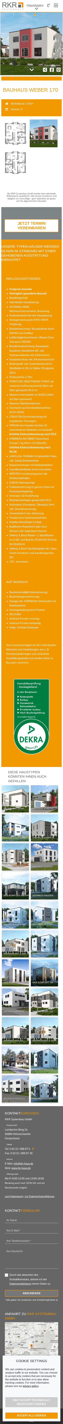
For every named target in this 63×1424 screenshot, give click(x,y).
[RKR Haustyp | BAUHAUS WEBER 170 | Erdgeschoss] (15, 146)
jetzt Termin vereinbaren (32, 225)
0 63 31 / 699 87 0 (20, 1149)
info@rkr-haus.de (23, 1163)
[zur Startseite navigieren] (13, 6)
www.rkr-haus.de (21, 1168)
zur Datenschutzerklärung (39, 1196)
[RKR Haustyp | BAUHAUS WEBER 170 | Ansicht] (44, 146)
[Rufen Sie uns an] (49, 5)
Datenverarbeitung (20, 1283)
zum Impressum (14, 1196)
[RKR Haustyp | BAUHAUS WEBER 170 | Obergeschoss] (15, 175)
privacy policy (30, 1386)
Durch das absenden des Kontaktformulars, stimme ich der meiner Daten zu (30, 1279)
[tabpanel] (31, 43)
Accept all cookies (31, 1415)
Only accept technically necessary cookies (31, 1402)
